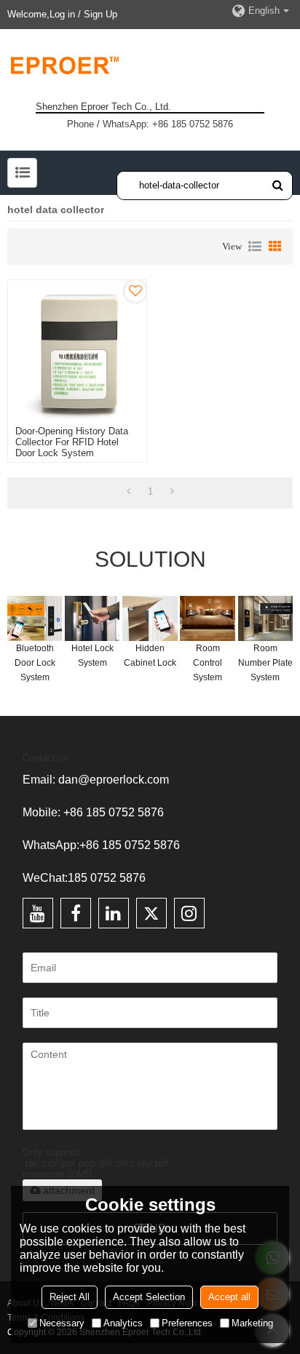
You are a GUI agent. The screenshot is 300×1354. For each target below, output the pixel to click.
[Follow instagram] (189, 913)
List (255, 247)
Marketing (252, 1323)
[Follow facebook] (75, 913)
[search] (277, 185)
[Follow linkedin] (113, 913)
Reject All (70, 1296)
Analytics (123, 1323)
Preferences (187, 1323)
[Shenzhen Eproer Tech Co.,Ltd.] (150, 65)
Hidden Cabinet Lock (150, 655)
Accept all (229, 1296)
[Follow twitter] (151, 913)
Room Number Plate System (265, 662)
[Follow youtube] (38, 913)
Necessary (61, 1323)
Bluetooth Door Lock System (35, 662)
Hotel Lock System (92, 655)
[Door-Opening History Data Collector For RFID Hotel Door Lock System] (77, 349)
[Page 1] (128, 492)
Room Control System (207, 662)
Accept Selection (149, 1296)
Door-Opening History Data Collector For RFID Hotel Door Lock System (71, 442)
